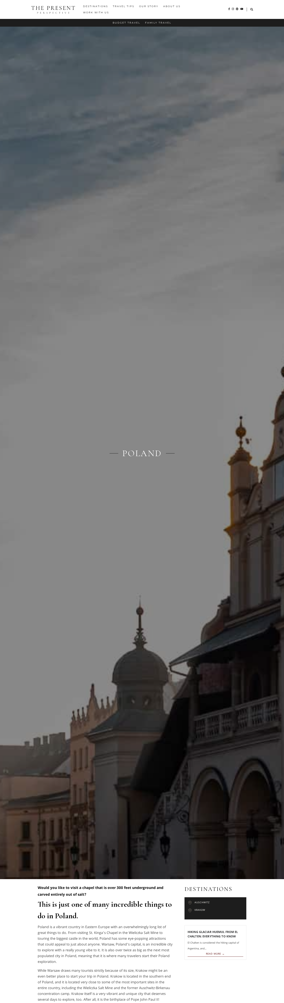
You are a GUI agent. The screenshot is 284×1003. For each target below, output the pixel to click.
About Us (171, 6)
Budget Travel (126, 22)
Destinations (95, 6)
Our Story (148, 6)
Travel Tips (123, 6)
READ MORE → (215, 954)
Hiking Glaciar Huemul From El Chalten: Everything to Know (213, 934)
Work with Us (96, 12)
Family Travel (158, 22)
